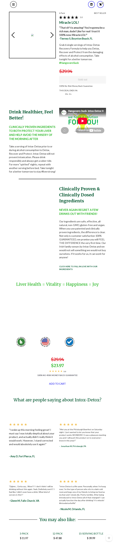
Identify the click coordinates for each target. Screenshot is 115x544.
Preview (12, 35)
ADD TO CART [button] (57, 383)
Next (51, 35)
